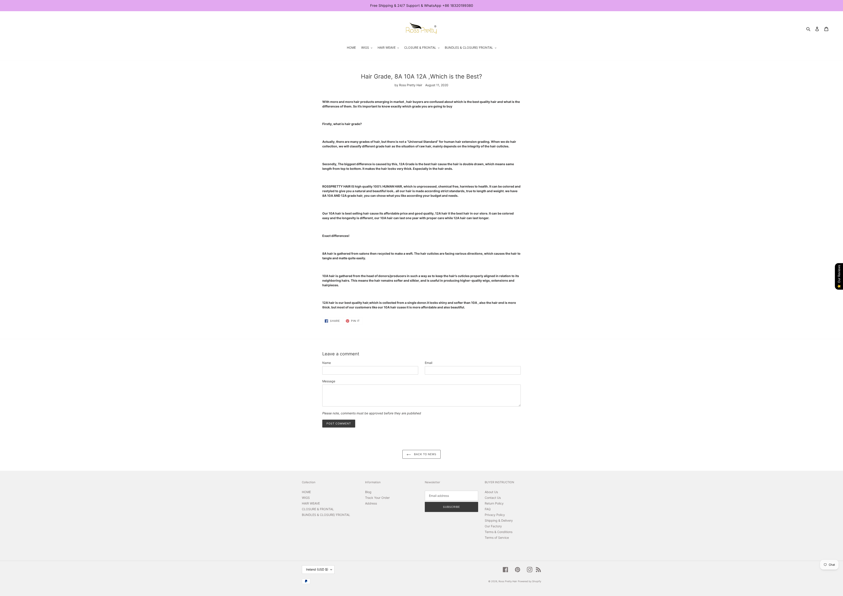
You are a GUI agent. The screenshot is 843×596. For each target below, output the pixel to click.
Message (328, 381)
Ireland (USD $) (317, 569)
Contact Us (493, 497)
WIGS (306, 497)
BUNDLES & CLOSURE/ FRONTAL (326, 515)
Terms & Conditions (498, 532)
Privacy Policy (495, 515)
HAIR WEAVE (311, 503)
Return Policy (494, 503)
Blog (368, 492)
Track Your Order (377, 497)
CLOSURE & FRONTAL (318, 509)
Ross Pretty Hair (508, 581)
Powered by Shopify (529, 581)
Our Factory (493, 526)
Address (371, 503)
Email (428, 363)
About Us (491, 492)
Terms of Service (497, 537)
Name (326, 363)
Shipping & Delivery (499, 520)
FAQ (488, 509)
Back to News (424, 454)
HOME (306, 492)
